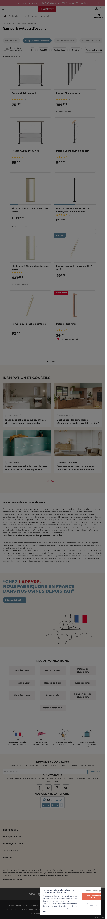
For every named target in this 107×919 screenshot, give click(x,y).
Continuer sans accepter (93, 891)
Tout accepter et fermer (93, 896)
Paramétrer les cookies (93, 905)
